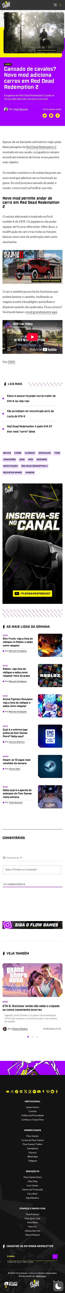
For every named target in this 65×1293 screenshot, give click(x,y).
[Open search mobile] (60, 5)
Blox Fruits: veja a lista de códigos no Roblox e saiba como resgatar (18, 642)
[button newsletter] (55, 1256)
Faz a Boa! (33, 1193)
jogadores (9, 460)
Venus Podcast (32, 1234)
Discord (32, 1152)
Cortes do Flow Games (32, 1140)
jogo (22, 460)
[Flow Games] (6, 5)
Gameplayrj (32, 1148)
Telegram (32, 1160)
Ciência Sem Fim (32, 1230)
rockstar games (12, 473)
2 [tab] (32, 1036)
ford (57, 453)
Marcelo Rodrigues (18, 651)
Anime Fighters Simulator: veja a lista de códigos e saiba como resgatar (18, 702)
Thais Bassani (20, 109)
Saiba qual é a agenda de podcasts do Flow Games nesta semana (17, 793)
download (44, 453)
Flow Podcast (32, 1214)
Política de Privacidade (33, 1115)
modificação (10, 466)
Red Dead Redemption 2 (41, 147)
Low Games (32, 1185)
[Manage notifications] (6, 1287)
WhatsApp (32, 1156)
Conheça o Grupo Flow (32, 1119)
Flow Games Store (33, 1177)
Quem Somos (32, 1107)
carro (17, 453)
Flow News (32, 1222)
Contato (32, 1111)
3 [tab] (37, 1036)
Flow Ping (32, 1181)
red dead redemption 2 (34, 466)
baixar (7, 453)
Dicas (5, 635)
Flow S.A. (32, 1226)
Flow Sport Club (32, 1218)
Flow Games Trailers (32, 1144)
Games (8, 64)
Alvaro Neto (14, 769)
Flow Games (32, 1136)
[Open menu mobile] (55, 4)
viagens (29, 473)
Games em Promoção (32, 1189)
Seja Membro (32, 1198)
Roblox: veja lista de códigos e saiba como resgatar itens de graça (16, 672)
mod (30, 460)
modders (41, 460)
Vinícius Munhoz (17, 742)
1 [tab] (28, 1036)
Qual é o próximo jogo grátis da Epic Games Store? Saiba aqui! (15, 733)
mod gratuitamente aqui (41, 312)
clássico (30, 453)
